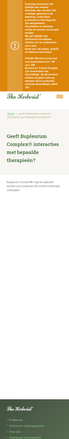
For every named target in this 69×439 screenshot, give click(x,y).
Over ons (15, 431)
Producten (16, 420)
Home (11, 113)
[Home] (27, 95)
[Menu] (59, 97)
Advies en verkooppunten (26, 425)
